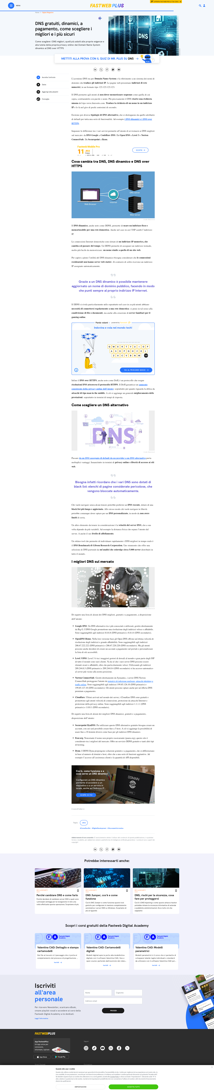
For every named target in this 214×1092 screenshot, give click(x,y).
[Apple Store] (41, 1057)
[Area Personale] (204, 5)
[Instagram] (86, 1048)
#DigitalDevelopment (99, 828)
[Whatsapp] (111, 1048)
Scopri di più (86, 795)
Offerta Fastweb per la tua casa (166, 2)
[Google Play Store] (60, 1057)
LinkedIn (95, 69)
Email (119, 69)
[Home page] (107, 5)
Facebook (107, 69)
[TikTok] (94, 1048)
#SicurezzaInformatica (115, 828)
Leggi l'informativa (41, 1018)
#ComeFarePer (85, 828)
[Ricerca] (200, 5)
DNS (84, 823)
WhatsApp (113, 69)
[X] (127, 1048)
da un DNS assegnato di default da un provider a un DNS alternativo (112, 458)
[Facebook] (119, 1048)
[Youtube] (102, 1048)
